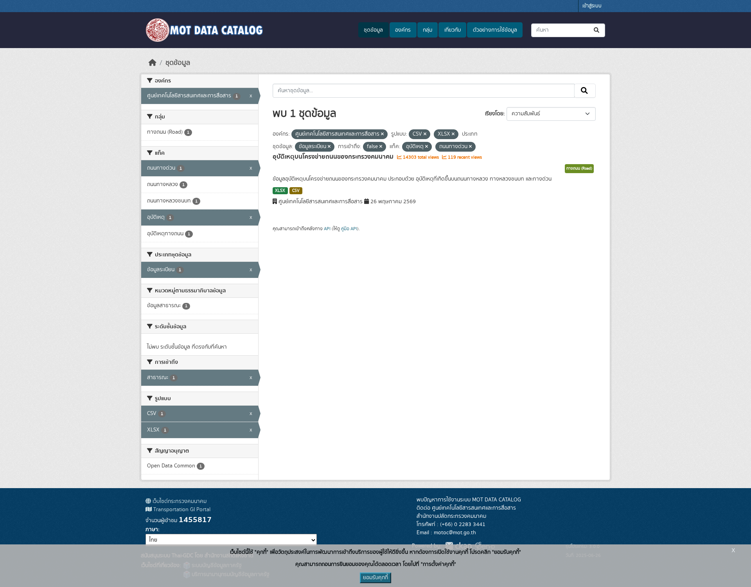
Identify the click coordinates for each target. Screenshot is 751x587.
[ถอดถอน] (382, 134)
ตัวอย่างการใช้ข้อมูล (495, 30)
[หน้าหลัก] (152, 63)
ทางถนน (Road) (579, 168)
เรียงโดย (494, 114)
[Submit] (597, 30)
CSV (296, 191)
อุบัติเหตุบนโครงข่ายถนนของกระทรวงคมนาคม (334, 157)
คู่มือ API (349, 228)
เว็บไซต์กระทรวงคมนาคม (179, 501)
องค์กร (403, 30)
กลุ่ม (427, 30)
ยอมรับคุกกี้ (375, 578)
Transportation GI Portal (181, 510)
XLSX (280, 191)
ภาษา (152, 529)
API (327, 228)
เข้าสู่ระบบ (592, 6)
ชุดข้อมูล (373, 30)
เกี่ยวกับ (452, 30)
